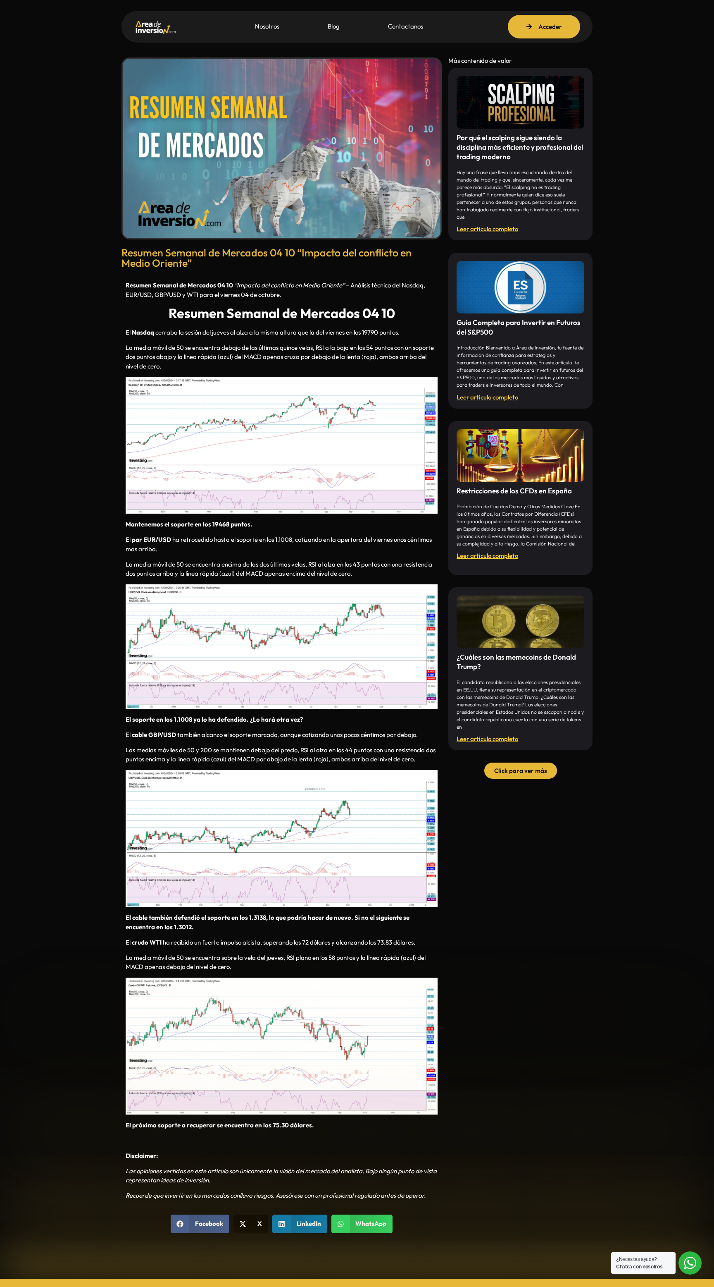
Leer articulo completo (487, 229)
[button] (200, 1224)
